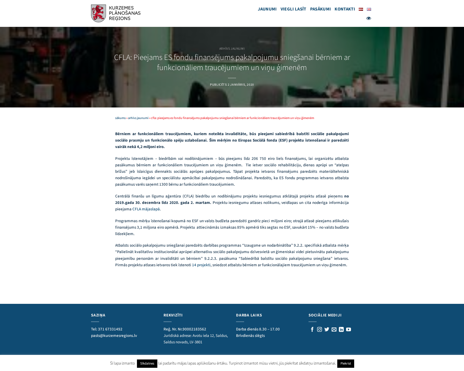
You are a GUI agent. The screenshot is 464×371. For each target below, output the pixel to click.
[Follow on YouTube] (348, 330)
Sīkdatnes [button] (147, 363)
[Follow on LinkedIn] (341, 330)
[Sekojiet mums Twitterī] (326, 330)
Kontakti (345, 9)
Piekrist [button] (345, 363)
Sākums (120, 118)
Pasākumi (320, 9)
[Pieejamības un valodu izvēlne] (368, 18)
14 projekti (201, 265)
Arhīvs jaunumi (232, 48)
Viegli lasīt (293, 9)
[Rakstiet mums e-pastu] (334, 330)
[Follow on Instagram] (319, 330)
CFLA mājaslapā (146, 209)
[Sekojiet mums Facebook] (312, 330)
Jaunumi (267, 9)
